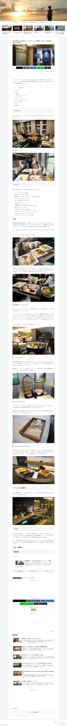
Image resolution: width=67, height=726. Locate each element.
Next (66, 30)
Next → (47, 571)
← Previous (19, 571)
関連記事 (16, 105)
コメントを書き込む (33, 712)
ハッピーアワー (19, 96)
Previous (0, 30)
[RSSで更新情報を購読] (35, 610)
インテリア (17, 89)
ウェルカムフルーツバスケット (22, 100)
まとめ (16, 103)
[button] (47, 68)
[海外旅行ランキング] (20, 547)
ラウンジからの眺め (19, 101)
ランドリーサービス (20, 98)
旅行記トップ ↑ (33, 571)
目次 (19, 87)
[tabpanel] (7, 30)
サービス (16, 91)
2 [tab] (34, 36)
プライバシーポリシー (62, 722)
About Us (56, 722)
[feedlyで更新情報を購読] (32, 610)
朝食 (17, 93)
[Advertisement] (33, 75)
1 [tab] (32, 36)
